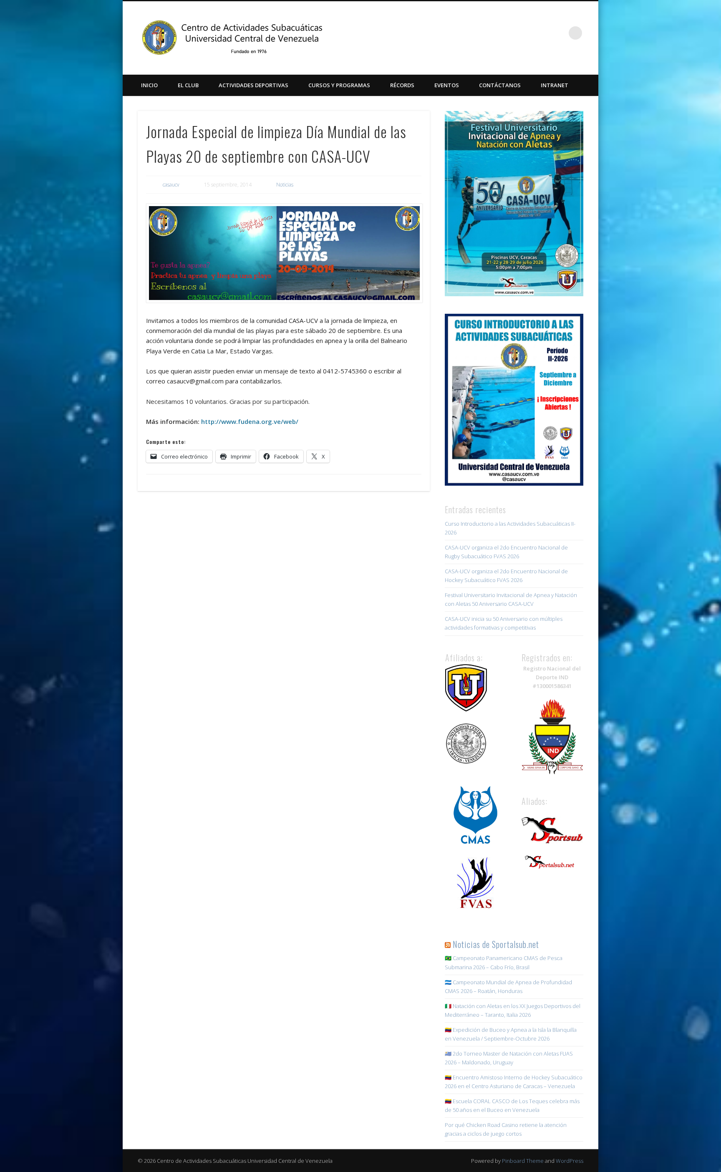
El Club (188, 85)
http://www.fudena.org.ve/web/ (249, 421)
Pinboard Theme (523, 1160)
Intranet (554, 85)
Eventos (446, 85)
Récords (402, 85)
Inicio (149, 85)
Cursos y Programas (339, 85)
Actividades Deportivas (253, 85)
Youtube (558, 33)
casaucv (171, 184)
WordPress (569, 1160)
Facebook (507, 33)
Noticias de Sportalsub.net (496, 944)
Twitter (524, 33)
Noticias (284, 184)
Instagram (541, 33)
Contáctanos (500, 85)
